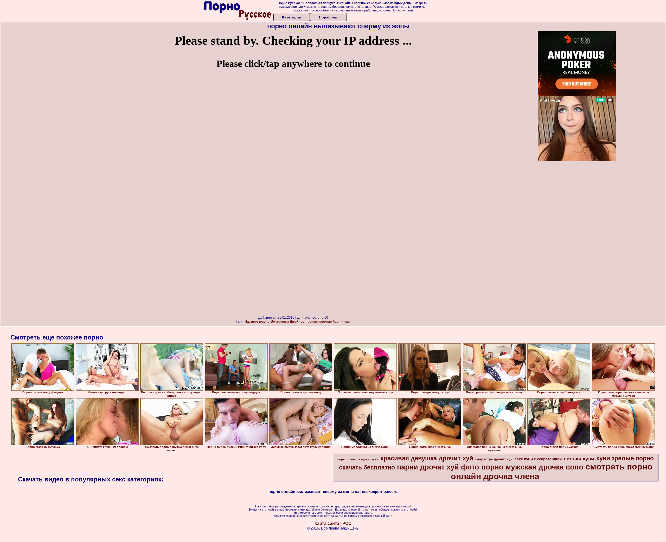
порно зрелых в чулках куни (357, 459)
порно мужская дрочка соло (532, 467)
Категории (291, 17)
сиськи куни (579, 458)
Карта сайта (327, 523)
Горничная (342, 321)
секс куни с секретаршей (538, 459)
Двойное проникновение (311, 321)
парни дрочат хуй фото (438, 467)
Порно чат (328, 17)
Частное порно (257, 321)
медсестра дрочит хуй (494, 459)
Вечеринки (280, 321)
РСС (346, 523)
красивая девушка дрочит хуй (426, 458)
